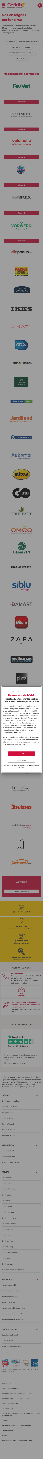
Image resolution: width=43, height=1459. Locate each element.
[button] (21, 753)
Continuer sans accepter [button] (21, 691)
